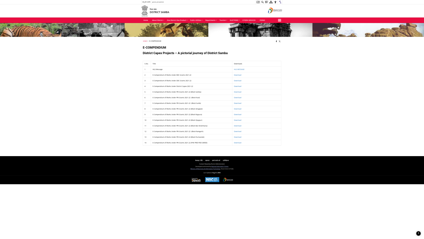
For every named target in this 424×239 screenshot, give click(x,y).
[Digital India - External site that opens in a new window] (272, 15)
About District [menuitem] (157, 20)
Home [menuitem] (145, 20)
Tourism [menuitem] (223, 20)
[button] (280, 20)
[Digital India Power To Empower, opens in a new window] (228, 180)
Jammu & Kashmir (158, 2)
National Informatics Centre (219, 166)
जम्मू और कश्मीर (146, 2)
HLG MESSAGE (239, 69)
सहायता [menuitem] (207, 160)
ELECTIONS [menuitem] (234, 20)
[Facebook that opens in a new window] (276, 41)
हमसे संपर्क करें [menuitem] (216, 160)
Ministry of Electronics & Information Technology (205, 169)
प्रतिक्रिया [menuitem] (226, 160)
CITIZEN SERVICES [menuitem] (249, 20)
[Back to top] (418, 233)
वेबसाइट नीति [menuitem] (199, 160)
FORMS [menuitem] (262, 20)
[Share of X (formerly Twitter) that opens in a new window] (279, 41)
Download (237, 81)
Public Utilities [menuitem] (195, 20)
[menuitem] (257, 2)
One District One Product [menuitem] (176, 20)
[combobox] (280, 2)
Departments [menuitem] (210, 20)
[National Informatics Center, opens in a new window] (212, 179)
